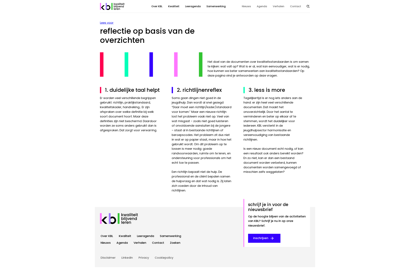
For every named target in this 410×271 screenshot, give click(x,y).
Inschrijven (260, 238)
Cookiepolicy (164, 258)
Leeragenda (193, 6)
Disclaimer (108, 258)
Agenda (262, 6)
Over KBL (156, 6)
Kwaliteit (173, 6)
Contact (295, 6)
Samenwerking (216, 6)
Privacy (144, 258)
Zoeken (308, 6)
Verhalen (278, 6)
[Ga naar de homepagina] (112, 6)
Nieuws (246, 6)
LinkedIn (127, 258)
